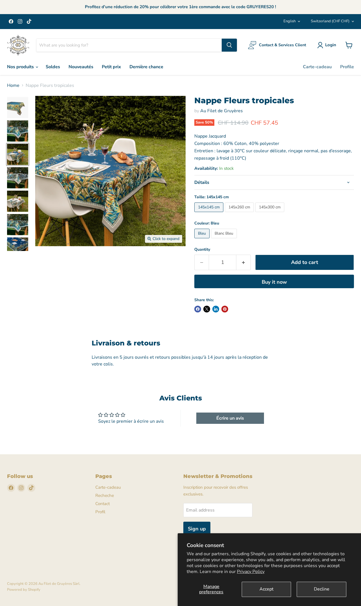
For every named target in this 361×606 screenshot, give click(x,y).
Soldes (53, 67)
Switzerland (330, 21)
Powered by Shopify (23, 589)
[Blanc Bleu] (224, 240)
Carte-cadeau (317, 67)
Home (13, 85)
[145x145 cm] (209, 213)
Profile (347, 67)
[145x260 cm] (240, 213)
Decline (321, 589)
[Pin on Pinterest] (224, 309)
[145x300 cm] (270, 213)
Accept (266, 589)
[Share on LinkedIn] (215, 309)
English (289, 21)
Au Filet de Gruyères (221, 111)
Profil (100, 512)
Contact (102, 503)
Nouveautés (81, 67)
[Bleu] (202, 240)
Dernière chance (146, 67)
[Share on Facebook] (197, 309)
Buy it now (274, 282)
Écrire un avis (230, 418)
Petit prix (111, 67)
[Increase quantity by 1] (243, 262)
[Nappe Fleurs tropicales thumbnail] (17, 107)
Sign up (197, 528)
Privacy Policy (251, 571)
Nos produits (21, 67)
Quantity (202, 249)
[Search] (229, 45)
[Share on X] (206, 309)
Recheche (104, 495)
